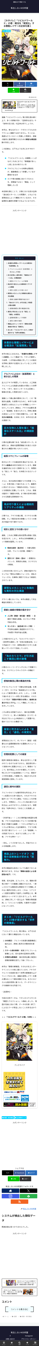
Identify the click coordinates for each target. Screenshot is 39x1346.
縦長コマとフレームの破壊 (19, 281)
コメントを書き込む (19, 1309)
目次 (16, 258)
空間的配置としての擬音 (18, 317)
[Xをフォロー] (28, 1190)
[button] (25, 90)
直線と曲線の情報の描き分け (19, 299)
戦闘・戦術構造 (8, 1117)
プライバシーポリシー (28, 1339)
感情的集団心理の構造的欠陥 (19, 308)
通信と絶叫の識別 (16, 321)
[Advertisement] (19, 231)
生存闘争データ (21, 1117)
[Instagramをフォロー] (10, 1196)
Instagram (29, 1336)
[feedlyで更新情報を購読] (28, 1196)
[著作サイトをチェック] (10, 1190)
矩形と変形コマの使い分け (19, 290)
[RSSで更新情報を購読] (19, 1201)
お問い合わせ (10, 1339)
